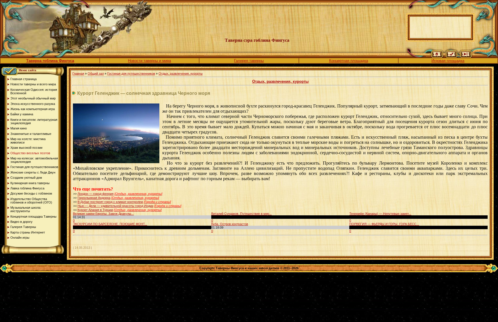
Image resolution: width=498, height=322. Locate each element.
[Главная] (437, 56)
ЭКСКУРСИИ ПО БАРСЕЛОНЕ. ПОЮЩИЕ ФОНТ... (110, 224)
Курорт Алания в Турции (95, 210)
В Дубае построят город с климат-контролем (110, 202)
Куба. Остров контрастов (229, 224)
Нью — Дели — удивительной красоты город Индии (115, 206)
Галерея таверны (249, 61)
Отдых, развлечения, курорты (181, 73)
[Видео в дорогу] (466, 56)
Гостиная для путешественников (131, 73)
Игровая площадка (447, 61)
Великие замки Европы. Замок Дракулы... (103, 213)
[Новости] (451, 56)
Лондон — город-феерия (96, 193)
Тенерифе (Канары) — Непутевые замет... (380, 213)
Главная (78, 73)
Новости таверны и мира (149, 61)
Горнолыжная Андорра (94, 197)
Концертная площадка (348, 61)
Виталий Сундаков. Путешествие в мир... (241, 213)
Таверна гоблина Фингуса (50, 61)
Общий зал (96, 73)
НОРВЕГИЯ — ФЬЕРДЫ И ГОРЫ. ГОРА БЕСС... (384, 224)
